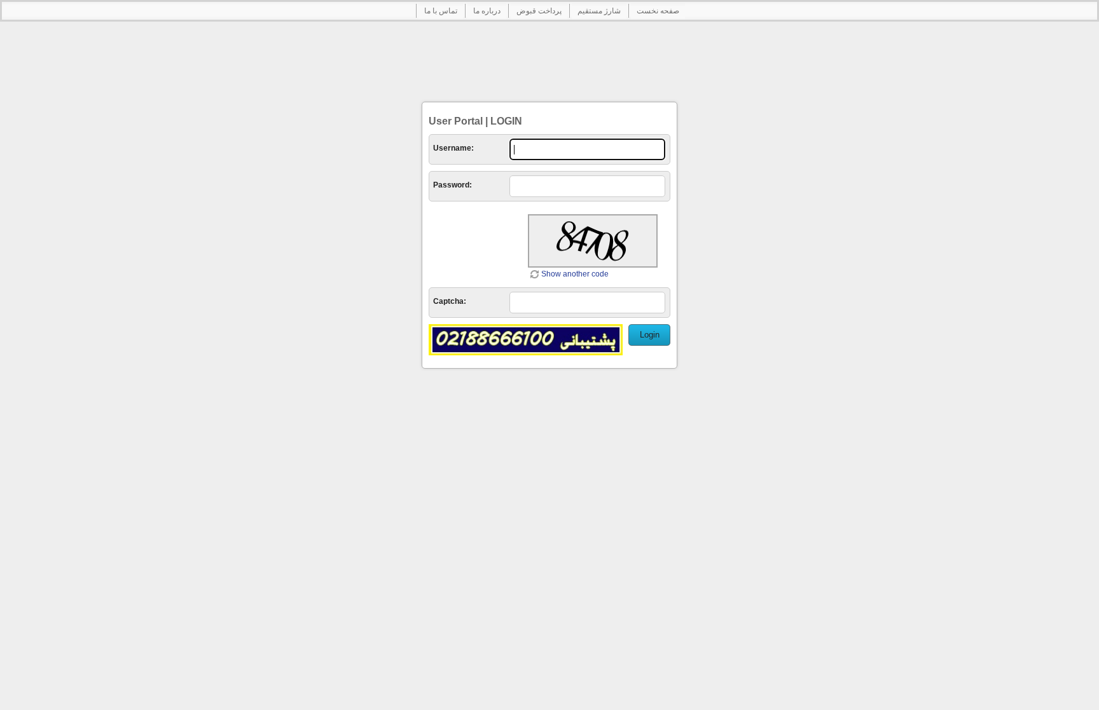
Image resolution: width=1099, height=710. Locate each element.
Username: (453, 148)
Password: (452, 185)
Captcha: (449, 301)
